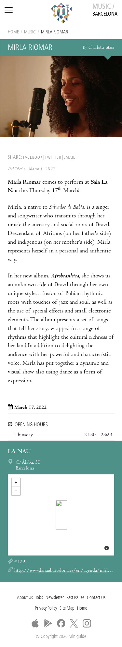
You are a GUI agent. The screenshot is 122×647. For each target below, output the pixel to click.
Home (13, 32)
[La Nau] (61, 515)
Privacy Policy (46, 608)
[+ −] (61, 514)
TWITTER (53, 157)
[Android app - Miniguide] (48, 623)
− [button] (16, 491)
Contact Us (96, 597)
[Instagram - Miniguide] (87, 623)
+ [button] (16, 482)
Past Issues (75, 597)
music (30, 32)
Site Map (67, 608)
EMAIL (69, 157)
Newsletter (55, 597)
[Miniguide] (61, 14)
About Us (25, 597)
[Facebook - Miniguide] (61, 623)
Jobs (39, 597)
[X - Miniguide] (74, 623)
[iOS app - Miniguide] (35, 623)
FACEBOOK (33, 157)
